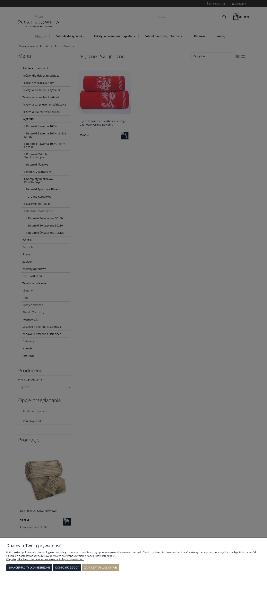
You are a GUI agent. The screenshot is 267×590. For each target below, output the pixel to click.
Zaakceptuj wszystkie (100, 567)
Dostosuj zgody (67, 567)
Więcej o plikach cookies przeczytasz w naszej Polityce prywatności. (45, 559)
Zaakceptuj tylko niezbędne (29, 567)
